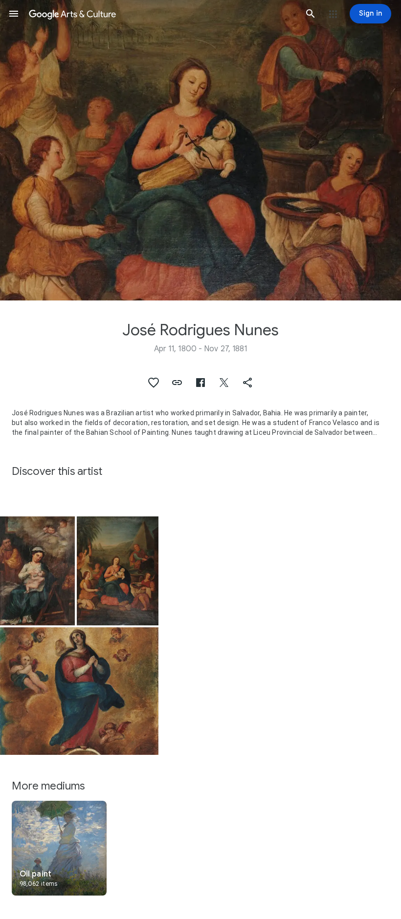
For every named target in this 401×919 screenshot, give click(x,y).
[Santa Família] (37, 570)
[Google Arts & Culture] (162, 13)
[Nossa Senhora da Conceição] (79, 691)
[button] (13, 13)
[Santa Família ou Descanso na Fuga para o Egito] (117, 570)
